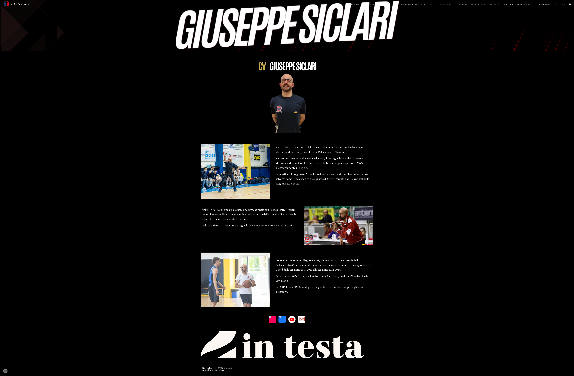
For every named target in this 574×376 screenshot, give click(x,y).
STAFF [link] (492, 4)
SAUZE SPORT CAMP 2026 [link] (377, 4)
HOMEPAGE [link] (352, 4)
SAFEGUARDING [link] (526, 4)
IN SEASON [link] (445, 4)
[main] (323, 165)
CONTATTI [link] (461, 4)
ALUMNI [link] (508, 4)
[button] (570, 4)
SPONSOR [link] (476, 4)
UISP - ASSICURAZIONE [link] (552, 4)
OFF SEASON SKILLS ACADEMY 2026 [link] (417, 4)
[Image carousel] (287, 345)
